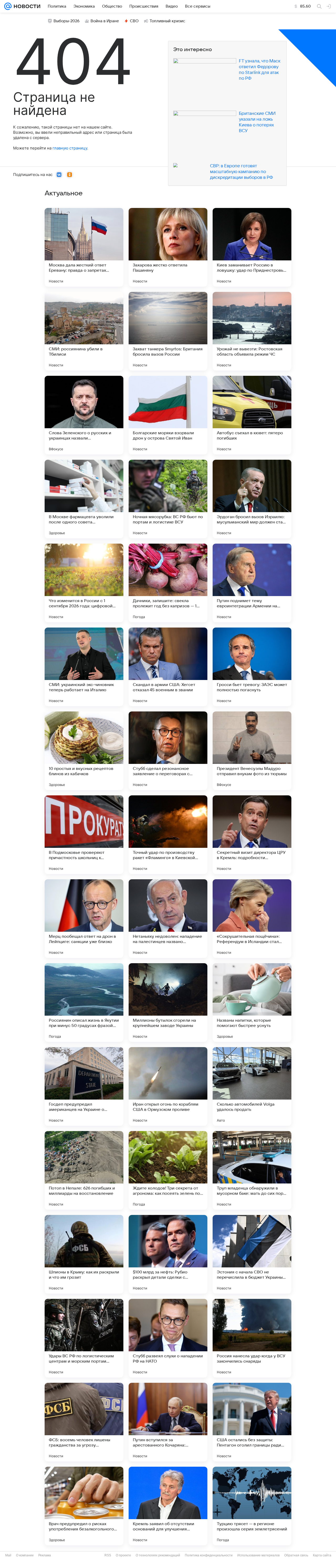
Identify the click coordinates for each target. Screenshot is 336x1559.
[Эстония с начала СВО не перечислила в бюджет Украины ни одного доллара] (252, 1254)
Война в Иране (105, 21)
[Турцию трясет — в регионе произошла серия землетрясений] (252, 1506)
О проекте (123, 1555)
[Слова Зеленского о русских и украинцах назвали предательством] (84, 415)
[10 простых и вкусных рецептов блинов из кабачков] (84, 750)
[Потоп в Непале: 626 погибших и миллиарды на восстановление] (84, 1170)
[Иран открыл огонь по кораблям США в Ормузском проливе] (168, 1086)
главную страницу (69, 148)
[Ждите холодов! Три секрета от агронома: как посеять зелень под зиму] (168, 1170)
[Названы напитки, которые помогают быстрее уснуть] (252, 1002)
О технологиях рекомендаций (158, 1555)
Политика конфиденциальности (209, 1555)
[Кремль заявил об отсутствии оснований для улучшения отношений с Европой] (168, 1506)
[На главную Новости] (26, 6)
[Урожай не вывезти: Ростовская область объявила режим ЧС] (252, 331)
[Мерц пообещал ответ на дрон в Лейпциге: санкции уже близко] (84, 918)
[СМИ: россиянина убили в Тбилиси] (84, 331)
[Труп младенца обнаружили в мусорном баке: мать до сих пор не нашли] (252, 1170)
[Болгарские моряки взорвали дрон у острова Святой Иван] (168, 415)
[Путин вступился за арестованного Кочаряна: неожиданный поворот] (168, 1422)
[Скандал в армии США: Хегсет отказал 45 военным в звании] (168, 667)
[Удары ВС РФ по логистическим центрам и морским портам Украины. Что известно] (84, 1338)
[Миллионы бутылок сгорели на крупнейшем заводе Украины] (168, 1002)
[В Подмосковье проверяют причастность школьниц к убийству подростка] (84, 834)
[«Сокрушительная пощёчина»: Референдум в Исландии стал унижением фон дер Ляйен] (252, 918)
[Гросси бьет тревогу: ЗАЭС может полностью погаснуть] (252, 667)
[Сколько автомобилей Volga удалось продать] (252, 1086)
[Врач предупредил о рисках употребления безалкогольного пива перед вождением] (84, 1506)
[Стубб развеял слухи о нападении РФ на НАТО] (168, 1338)
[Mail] (8, 6)
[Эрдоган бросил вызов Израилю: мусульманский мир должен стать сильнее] (252, 499)
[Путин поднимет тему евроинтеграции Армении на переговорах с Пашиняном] (252, 583)
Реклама (44, 1555)
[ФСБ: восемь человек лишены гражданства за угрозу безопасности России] (84, 1422)
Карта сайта (322, 1555)
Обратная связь (296, 1555)
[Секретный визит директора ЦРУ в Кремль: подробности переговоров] (252, 834)
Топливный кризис (167, 21)
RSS (107, 1555)
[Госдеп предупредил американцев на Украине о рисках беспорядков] (84, 1086)
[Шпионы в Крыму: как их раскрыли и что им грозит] (84, 1254)
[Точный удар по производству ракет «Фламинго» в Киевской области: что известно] (168, 834)
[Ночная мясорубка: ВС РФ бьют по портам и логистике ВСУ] (168, 499)
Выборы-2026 (67, 21)
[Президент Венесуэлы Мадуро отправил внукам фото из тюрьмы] (252, 750)
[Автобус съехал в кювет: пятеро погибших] (252, 415)
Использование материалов (258, 1555)
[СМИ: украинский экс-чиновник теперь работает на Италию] (84, 667)
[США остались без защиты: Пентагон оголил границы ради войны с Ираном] (252, 1422)
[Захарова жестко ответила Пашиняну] (168, 247)
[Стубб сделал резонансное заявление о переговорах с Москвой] (168, 750)
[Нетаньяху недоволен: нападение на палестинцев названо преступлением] (168, 918)
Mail (8, 1555)
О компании (25, 1555)
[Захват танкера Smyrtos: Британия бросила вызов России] (168, 331)
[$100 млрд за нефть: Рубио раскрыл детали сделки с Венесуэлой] (168, 1254)
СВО (134, 21)
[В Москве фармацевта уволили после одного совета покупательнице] (84, 499)
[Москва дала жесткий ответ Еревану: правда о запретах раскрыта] (84, 247)
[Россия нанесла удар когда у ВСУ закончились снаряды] (252, 1338)
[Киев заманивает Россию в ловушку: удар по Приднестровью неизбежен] (252, 247)
